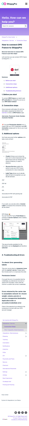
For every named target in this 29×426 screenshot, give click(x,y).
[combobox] (13, 26)
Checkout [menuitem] (5, 365)
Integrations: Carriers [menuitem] (9, 323)
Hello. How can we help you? (14, 19)
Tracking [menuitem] (5, 339)
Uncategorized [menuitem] (7, 381)
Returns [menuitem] (5, 362)
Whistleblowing (22, 420)
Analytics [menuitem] (5, 349)
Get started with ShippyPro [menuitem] (10, 320)
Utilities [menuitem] (5, 375)
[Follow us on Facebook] (19, 412)
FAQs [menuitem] (4, 352)
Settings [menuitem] (5, 372)
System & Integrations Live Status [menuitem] (11, 400)
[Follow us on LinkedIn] (15, 412)
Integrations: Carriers (8, 40)
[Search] (25, 26)
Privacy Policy (17, 418)
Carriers (4, 112)
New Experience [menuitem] (7, 378)
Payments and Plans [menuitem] (8, 359)
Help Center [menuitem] (5, 395)
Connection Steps (22, 40)
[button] (26, 323)
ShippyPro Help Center (8, 37)
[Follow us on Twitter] (26, 412)
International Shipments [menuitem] (9, 368)
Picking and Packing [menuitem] (8, 385)
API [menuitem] (4, 356)
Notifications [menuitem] (6, 346)
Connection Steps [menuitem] (10, 326)
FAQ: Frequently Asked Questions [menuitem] (14, 330)
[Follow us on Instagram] (22, 412)
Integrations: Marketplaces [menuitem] (10, 333)
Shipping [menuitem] (5, 336)
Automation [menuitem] (6, 343)
